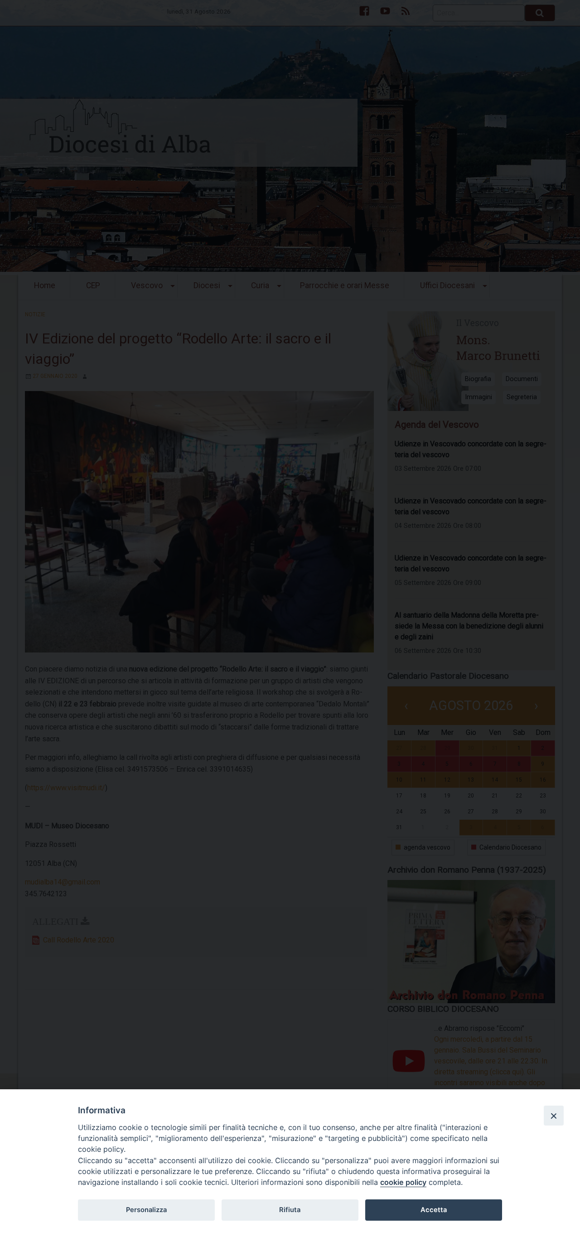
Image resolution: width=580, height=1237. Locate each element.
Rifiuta (289, 1210)
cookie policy (403, 1182)
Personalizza (146, 1210)
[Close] (554, 1116)
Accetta (433, 1210)
